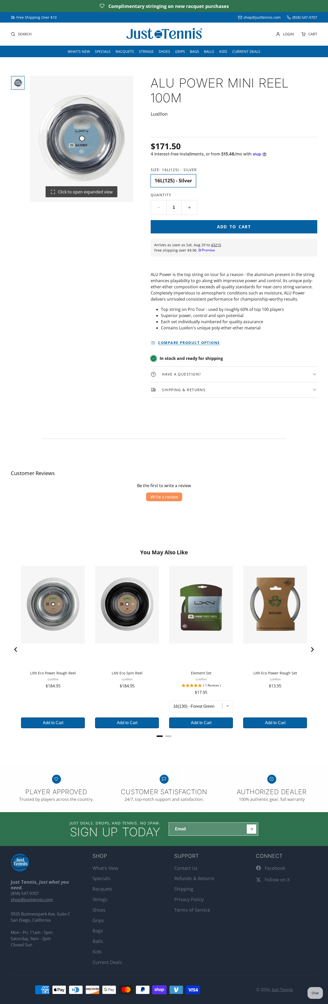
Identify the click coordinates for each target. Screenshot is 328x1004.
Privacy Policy (189, 899)
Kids (223, 51)
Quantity (161, 194)
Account (285, 34)
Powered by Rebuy (164, 743)
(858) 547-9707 (304, 17)
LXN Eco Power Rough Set (275, 673)
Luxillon (53, 679)
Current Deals (246, 51)
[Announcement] (164, 6)
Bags (194, 51)
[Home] (164, 34)
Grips (180, 51)
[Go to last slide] (16, 649)
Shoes (164, 51)
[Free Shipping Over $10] (34, 17)
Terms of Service (192, 910)
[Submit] (251, 829)
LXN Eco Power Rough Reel (53, 673)
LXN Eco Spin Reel (127, 673)
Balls (209, 51)
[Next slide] (312, 649)
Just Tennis (282, 989)
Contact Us (186, 868)
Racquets (125, 51)
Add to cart (234, 227)
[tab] (160, 736)
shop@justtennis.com (262, 17)
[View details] (20, 862)
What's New (79, 51)
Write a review (164, 497)
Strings (146, 51)
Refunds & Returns (194, 878)
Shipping (183, 889)
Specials (102, 51)
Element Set (201, 673)
